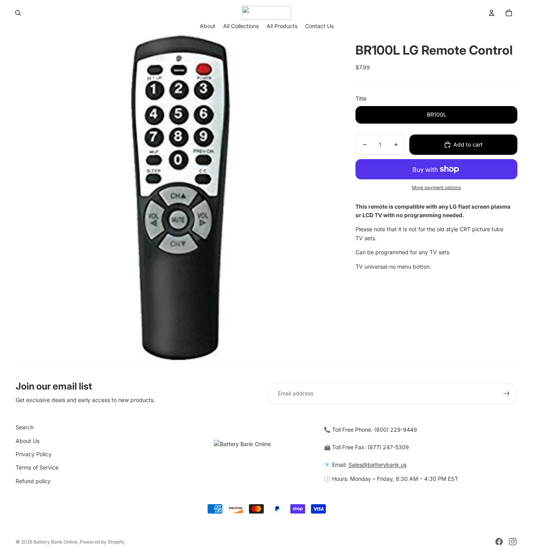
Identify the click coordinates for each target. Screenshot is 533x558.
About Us (27, 441)
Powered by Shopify (102, 542)
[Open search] (18, 12)
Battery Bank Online (56, 542)
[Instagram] (512, 541)
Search (25, 427)
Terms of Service (37, 467)
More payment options (436, 187)
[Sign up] (506, 393)
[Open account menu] (491, 12)
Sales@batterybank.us (377, 464)
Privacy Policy (34, 454)
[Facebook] (499, 541)
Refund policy (33, 481)
